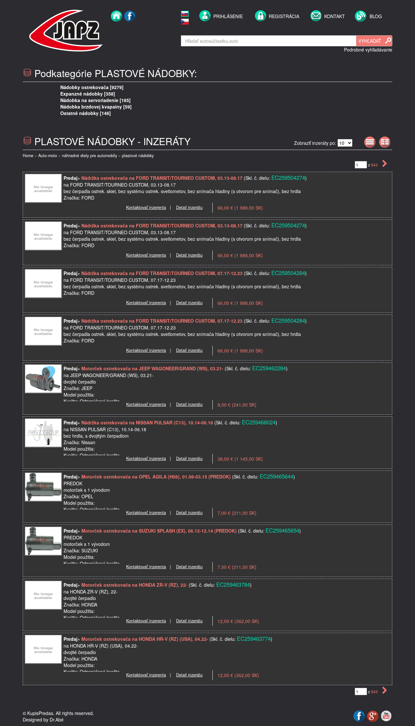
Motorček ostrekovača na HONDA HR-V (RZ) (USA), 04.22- (145, 639)
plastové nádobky (138, 155)
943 (375, 164)
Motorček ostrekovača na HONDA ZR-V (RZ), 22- (135, 585)
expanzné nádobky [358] (87, 93)
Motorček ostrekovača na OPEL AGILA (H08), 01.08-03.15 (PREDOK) (156, 476)
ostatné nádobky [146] (85, 113)
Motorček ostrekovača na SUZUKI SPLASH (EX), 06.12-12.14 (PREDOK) (159, 530)
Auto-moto (47, 155)
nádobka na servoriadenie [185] (95, 100)
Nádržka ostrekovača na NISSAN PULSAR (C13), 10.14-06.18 (147, 422)
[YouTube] (386, 715)
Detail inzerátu (189, 207)
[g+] (373, 715)
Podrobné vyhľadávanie (368, 49)
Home (28, 155)
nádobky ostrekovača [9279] (92, 87)
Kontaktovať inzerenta (146, 207)
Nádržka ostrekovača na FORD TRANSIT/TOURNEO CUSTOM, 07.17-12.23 (162, 273)
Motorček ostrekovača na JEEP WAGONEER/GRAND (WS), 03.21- (153, 368)
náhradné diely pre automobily (89, 155)
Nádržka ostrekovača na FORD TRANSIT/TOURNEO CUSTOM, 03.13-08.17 (162, 178)
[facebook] (130, 30)
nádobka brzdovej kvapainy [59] (96, 106)
